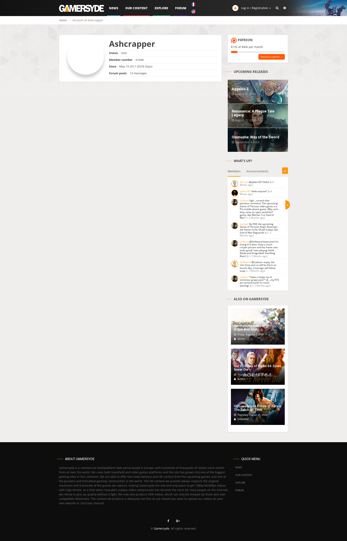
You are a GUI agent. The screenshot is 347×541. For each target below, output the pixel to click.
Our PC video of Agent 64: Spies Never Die (257, 368)
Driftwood (245, 262)
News (113, 8)
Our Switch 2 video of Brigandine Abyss (249, 327)
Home (63, 20)
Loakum (244, 200)
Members (234, 171)
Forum (180, 8)
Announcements (257, 171)
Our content (136, 8)
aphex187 (245, 191)
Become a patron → (271, 56)
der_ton (244, 182)
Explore (161, 8)
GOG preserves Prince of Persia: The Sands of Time (258, 408)
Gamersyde (161, 528)
